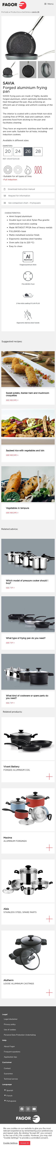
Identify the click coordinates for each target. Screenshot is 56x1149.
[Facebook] (22, 1109)
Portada (4, 12)
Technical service (11, 1079)
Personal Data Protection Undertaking (20, 1035)
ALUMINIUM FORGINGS (15, 841)
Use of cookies (10, 1030)
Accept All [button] (24, 1143)
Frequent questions (12, 1052)
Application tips (10, 1057)
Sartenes (26, 12)
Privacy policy (10, 1024)
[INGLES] (14, 5)
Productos (15, 12)
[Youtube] (34, 1109)
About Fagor (9, 1046)
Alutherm (9, 980)
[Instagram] (28, 1109)
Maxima (8, 837)
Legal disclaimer (10, 1019)
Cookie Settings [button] (10, 1143)
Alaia (6, 909)
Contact (7, 1068)
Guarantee (8, 1074)
